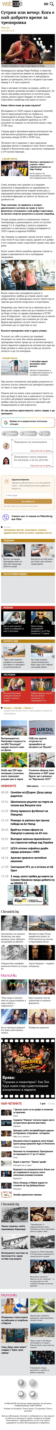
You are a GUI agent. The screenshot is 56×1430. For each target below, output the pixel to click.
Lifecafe (6, 158)
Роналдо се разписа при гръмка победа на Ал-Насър (30, 822)
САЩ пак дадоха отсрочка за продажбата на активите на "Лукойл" (40, 743)
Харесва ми (30, 434)
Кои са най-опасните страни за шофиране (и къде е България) (13, 628)
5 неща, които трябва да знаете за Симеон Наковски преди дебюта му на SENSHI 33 (33, 880)
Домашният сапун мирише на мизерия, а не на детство (31, 458)
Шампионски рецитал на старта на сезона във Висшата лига (32, 803)
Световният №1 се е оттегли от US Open (32, 868)
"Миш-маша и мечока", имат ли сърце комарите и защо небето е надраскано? (13, 1002)
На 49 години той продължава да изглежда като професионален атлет (41, 175)
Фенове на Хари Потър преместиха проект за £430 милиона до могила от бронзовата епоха (41, 938)
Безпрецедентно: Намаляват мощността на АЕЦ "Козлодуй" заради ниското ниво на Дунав (13, 744)
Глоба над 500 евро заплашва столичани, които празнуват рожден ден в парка (12, 774)
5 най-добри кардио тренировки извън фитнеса (39, 363)
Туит (46, 434)
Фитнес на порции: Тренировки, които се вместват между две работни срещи (12, 563)
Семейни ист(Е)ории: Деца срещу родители (31, 794)
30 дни (51, 1103)
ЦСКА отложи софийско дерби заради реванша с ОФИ (29, 850)
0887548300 (36, 1405)
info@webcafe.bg (22, 1405)
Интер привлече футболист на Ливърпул (29, 812)
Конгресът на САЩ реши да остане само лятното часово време (42, 561)
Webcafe (5, 27)
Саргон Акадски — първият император (41, 964)
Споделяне (12, 434)
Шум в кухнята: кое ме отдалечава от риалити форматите (40, 1000)
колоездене (31, 529)
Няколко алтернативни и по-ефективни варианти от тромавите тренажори (41, 372)
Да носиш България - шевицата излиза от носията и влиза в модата (12, 697)
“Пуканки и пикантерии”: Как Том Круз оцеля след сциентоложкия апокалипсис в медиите (25, 1086)
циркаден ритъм (43, 532)
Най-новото (32, 786)
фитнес (20, 529)
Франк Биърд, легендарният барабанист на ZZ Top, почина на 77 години (40, 630)
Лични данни (29, 1408)
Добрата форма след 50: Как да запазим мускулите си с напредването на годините (42, 697)
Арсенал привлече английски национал (29, 859)
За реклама (40, 1408)
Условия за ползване (13, 1408)
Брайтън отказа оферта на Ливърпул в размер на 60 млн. (29, 831)
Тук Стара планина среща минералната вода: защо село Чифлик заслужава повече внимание (42, 663)
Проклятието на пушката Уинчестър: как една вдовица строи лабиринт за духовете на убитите (13, 938)
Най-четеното (48, 786)
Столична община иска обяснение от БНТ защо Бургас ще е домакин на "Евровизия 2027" (42, 774)
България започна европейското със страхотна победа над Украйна (32, 840)
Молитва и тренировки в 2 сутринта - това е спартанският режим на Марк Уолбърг (41, 166)
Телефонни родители (39, 1027)
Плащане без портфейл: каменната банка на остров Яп (14, 966)
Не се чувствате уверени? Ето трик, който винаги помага (13, 1030)
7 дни (42, 1103)
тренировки (10, 529)
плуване (42, 529)
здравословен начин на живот (19, 532)
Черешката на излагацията (30, 442)
